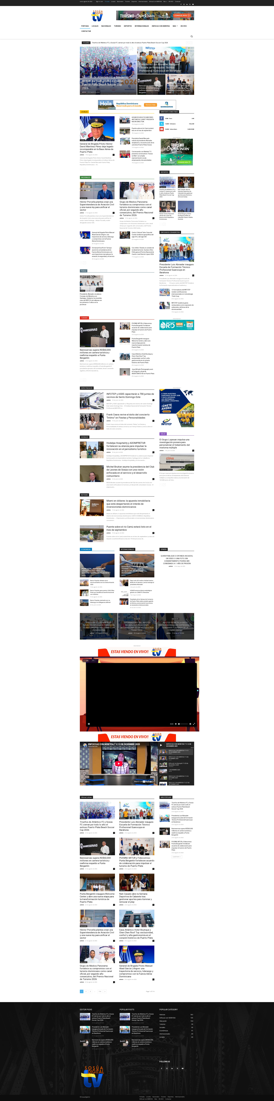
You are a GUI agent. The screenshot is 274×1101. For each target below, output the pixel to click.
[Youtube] (193, 4)
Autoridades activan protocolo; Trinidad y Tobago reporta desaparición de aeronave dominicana (134, 570)
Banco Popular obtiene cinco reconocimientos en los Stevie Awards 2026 (102, 582)
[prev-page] (81, 169)
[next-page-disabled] (84, 309)
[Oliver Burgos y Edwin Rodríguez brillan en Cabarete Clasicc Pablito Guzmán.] (186, 206)
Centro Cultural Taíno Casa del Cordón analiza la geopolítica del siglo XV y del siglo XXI (142, 235)
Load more (176, 857)
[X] (190, 4)
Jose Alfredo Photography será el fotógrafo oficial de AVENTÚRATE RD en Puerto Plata (143, 371)
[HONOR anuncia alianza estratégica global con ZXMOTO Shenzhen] (124, 593)
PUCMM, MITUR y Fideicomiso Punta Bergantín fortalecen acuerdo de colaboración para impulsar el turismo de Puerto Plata (142, 328)
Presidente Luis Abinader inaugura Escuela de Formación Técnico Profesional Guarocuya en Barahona (176, 268)
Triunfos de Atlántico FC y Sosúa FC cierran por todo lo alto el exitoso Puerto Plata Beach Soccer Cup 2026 (130, 43)
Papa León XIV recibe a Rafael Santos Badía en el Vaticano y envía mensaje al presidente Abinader (142, 582)
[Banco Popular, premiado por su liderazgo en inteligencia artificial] (84, 602)
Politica (82, 290)
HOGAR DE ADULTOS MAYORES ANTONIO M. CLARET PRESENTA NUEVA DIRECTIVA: (143, 119)
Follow (191, 124)
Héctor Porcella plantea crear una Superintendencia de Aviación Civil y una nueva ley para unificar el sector (97, 206)
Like (193, 118)
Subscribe (191, 129)
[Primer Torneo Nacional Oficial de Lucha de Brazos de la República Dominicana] (167, 206)
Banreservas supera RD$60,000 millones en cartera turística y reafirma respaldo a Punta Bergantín (95, 354)
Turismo (142, 82)
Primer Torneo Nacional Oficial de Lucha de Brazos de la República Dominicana (166, 216)
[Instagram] (184, 4)
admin (82, 155)
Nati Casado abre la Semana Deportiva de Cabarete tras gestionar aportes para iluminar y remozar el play (185, 193)
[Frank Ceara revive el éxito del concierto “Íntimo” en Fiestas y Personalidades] (92, 421)
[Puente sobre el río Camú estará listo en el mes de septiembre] (125, 131)
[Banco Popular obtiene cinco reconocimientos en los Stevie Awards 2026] (84, 583)
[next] (191, 42)
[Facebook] (181, 4)
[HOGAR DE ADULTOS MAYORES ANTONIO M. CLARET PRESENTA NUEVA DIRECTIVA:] (125, 120)
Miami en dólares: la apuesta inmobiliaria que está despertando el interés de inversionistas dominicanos (128, 503)
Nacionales (83, 198)
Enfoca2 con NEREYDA (166, 469)
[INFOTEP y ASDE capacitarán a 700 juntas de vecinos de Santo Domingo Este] (92, 401)
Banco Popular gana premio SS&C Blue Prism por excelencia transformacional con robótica (102, 592)
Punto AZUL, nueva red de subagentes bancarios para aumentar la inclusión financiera (95, 571)
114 (100, 991)
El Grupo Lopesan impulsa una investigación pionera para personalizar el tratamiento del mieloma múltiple (174, 443)
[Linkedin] (187, 4)
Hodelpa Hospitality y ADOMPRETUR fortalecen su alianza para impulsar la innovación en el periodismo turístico (126, 446)
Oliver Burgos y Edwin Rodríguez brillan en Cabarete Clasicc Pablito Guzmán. (185, 216)
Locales (82, 140)
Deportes (85, 73)
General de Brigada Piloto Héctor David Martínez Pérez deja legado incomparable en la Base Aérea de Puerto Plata (96, 148)
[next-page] (84, 169)
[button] (191, 36)
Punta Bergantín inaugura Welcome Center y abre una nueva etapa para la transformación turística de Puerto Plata (141, 343)
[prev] (187, 42)
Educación (143, 61)
